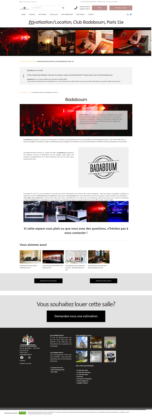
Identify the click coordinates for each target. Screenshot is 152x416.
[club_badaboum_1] (118, 211)
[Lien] (24, 7)
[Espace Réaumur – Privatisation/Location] (81, 342)
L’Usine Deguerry (82, 381)
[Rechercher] (63, 7)
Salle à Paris (31, 61)
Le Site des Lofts (82, 370)
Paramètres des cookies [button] (11, 413)
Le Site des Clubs (82, 374)
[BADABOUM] (97, 211)
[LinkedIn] (130, 14)
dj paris (60, 75)
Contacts (22, 360)
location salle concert (90, 75)
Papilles (79, 383)
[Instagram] (127, 14)
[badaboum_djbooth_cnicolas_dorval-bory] (34, 211)
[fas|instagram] (29, 358)
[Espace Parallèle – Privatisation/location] (96, 356)
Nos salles (54, 372)
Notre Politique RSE (57, 369)
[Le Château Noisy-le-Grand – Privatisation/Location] (96, 342)
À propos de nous (57, 367)
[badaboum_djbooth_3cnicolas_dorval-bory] (55, 211)
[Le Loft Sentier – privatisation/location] (110, 356)
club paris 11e (53, 75)
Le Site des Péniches (83, 372)
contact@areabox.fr (26, 354)
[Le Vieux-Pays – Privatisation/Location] (81, 356)
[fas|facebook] (22, 358)
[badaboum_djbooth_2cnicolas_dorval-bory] (76, 211)
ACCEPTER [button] (22, 413)
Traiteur (85, 383)
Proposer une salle (25, 363)
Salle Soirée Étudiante (40, 75)
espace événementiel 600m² (73, 75)
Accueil (22, 61)
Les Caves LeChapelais (84, 379)
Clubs (30, 75)
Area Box (80, 376)
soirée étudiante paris (106, 75)
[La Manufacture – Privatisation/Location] (110, 342)
